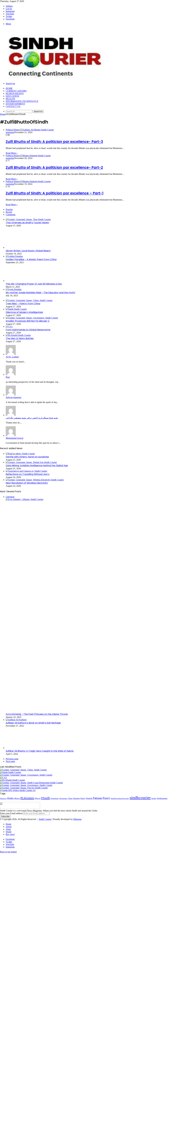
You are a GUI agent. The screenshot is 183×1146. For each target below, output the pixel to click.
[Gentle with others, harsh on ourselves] (20, 453)
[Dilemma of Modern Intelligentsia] (16, 309)
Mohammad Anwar (14, 438)
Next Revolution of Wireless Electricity (27, 483)
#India (10, 798)
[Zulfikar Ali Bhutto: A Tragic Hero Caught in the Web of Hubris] (16, 748)
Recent (9, 212)
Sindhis (153, 798)
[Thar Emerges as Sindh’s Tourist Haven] (28, 219)
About (8, 826)
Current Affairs (16, 91)
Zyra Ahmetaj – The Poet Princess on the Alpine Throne (37, 714)
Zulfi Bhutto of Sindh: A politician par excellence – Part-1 (54, 193)
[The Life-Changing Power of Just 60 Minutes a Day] (21, 280)
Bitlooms (77, 819)
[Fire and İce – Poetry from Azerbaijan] (24, 788)
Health (10, 98)
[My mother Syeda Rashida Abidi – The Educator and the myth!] (13, 289)
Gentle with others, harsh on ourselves (27, 456)
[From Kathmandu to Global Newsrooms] (9, 326)
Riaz (8, 377)
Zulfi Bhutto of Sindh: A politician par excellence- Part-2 (54, 167)
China (70, 798)
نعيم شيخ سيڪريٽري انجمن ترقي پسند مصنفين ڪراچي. (32, 418)
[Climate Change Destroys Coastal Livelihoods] (31, 782)
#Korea (17, 798)
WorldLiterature (162, 798)
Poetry (106, 798)
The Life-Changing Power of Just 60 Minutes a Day (34, 283)
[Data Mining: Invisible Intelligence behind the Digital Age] (31, 462)
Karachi (89, 798)
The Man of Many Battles (20, 338)
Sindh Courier (45, 819)
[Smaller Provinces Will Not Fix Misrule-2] (32, 318)
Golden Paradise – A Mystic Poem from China (31, 259)
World (8, 832)
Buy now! (10, 834)
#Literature (27, 798)
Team (8, 829)
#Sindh (45, 798)
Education (12, 96)
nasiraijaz (10, 132)
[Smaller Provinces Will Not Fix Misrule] (26, 785)
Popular (9, 209)
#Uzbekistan (54, 798)
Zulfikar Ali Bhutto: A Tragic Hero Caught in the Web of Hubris (39, 751)
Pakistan (97, 798)
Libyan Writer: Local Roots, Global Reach (28, 250)
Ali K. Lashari (12, 357)
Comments (10, 214)
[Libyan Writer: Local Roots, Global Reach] (21, 247)
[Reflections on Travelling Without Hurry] (26, 471)
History (82, 798)
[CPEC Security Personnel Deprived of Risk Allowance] (17, 790)
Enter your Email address (11, 813)
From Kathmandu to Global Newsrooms (28, 329)
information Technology (22, 101)
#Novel (37, 798)
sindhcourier (140, 797)
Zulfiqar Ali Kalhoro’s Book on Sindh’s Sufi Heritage (33, 722)
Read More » (12, 153)
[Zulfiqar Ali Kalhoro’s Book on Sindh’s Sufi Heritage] (16, 719)
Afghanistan (63, 798)
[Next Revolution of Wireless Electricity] (35, 480)
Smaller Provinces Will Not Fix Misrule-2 (27, 321)
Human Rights (15, 93)
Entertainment (15, 104)
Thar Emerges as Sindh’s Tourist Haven (27, 222)
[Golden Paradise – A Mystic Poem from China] (14, 256)
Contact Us (13, 106)
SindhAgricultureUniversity (120, 798)
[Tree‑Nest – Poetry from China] (29, 300)
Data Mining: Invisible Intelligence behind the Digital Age (37, 465)
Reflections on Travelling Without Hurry (27, 474)
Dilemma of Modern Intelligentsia (24, 312)
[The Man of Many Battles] (18, 335)
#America (3, 798)
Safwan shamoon (13, 397)
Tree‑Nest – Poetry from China (23, 303)
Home (9, 88)
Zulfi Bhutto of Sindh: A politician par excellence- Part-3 (54, 141)
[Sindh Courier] (53, 78)
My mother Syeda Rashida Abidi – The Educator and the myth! (40, 292)
